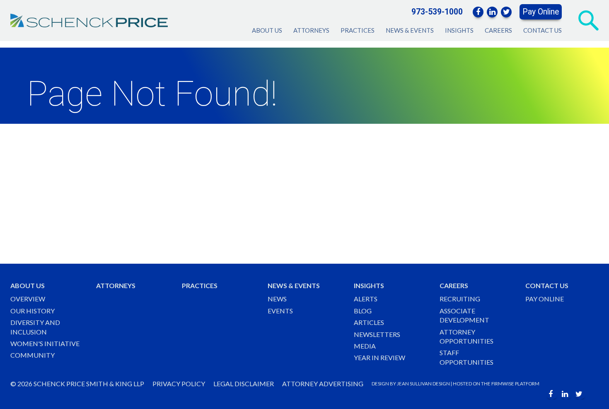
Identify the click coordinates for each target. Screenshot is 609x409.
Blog (363, 311)
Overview (27, 299)
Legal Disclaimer (243, 383)
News (277, 299)
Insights (459, 30)
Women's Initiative (45, 343)
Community (32, 355)
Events (280, 311)
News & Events (410, 30)
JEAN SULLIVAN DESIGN (423, 383)
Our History (32, 311)
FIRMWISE (502, 383)
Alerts (365, 299)
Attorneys (311, 30)
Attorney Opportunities (466, 336)
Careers (498, 30)
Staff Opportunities (466, 357)
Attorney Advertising (322, 383)
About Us (267, 30)
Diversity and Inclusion (35, 326)
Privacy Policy (178, 383)
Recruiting (460, 299)
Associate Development (464, 315)
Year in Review (379, 357)
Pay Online (540, 12)
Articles (369, 322)
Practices (358, 30)
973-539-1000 (437, 12)
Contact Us (542, 30)
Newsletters (377, 334)
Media (365, 346)
